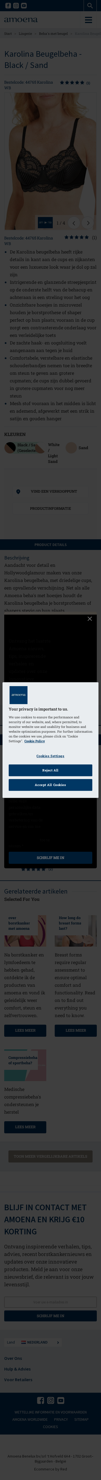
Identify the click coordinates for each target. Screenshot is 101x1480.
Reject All (50, 770)
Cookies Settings (50, 756)
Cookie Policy (34, 741)
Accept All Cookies (50, 785)
